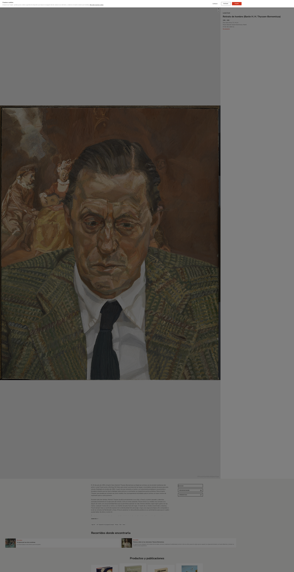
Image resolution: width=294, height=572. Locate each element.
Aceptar (237, 3)
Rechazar (225, 3)
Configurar (215, 3)
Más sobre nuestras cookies (96, 5)
